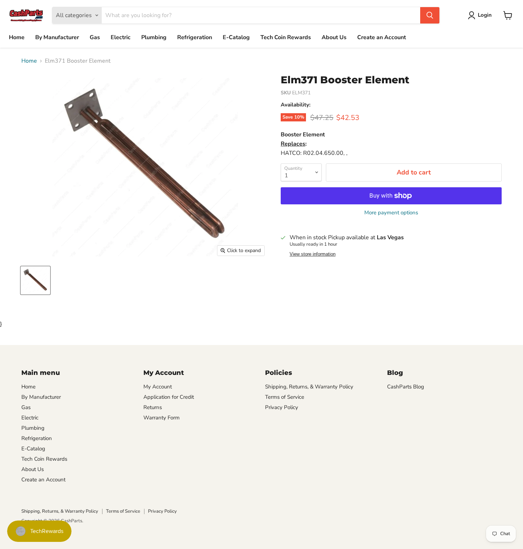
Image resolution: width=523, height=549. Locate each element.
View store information (313, 254)
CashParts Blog (405, 386)
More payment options (391, 213)
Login (485, 15)
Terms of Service (284, 397)
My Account (157, 386)
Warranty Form (161, 417)
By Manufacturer (57, 37)
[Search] (429, 15)
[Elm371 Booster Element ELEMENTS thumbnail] (35, 280)
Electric (121, 37)
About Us (334, 37)
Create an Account (381, 37)
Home (17, 37)
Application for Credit (168, 397)
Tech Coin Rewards (285, 37)
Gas (95, 37)
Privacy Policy (281, 407)
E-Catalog (236, 37)
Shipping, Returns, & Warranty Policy (309, 386)
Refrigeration (194, 37)
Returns (152, 407)
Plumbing (154, 37)
